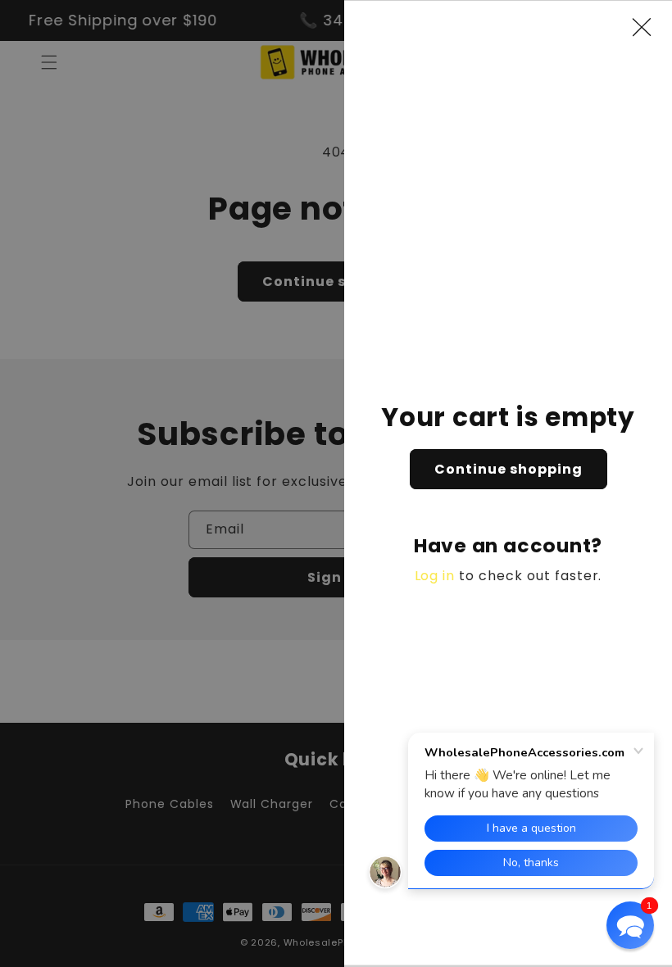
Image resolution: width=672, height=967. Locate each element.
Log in (435, 575)
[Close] (650, 27)
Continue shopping (508, 469)
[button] (630, 925)
